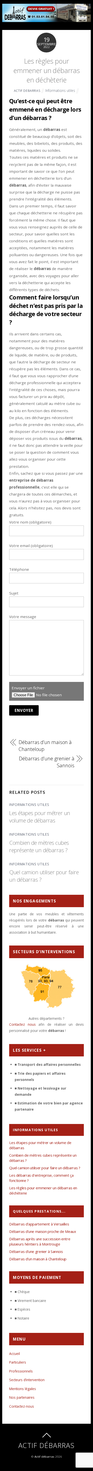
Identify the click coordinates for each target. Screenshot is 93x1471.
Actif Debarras (27, 91)
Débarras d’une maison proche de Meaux (42, 1231)
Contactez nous (22, 1024)
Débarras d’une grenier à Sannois (46, 762)
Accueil (14, 1353)
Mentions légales (22, 1388)
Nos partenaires (21, 1397)
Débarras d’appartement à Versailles (39, 1224)
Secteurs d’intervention (27, 1379)
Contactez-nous (21, 1406)
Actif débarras (44, 1456)
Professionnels (21, 1371)
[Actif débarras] (46, 19)
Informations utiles (60, 90)
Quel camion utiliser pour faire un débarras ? (44, 1167)
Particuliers (17, 1362)
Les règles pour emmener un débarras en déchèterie (46, 70)
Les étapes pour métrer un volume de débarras (39, 816)
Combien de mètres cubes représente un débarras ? (39, 846)
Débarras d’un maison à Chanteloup (45, 745)
